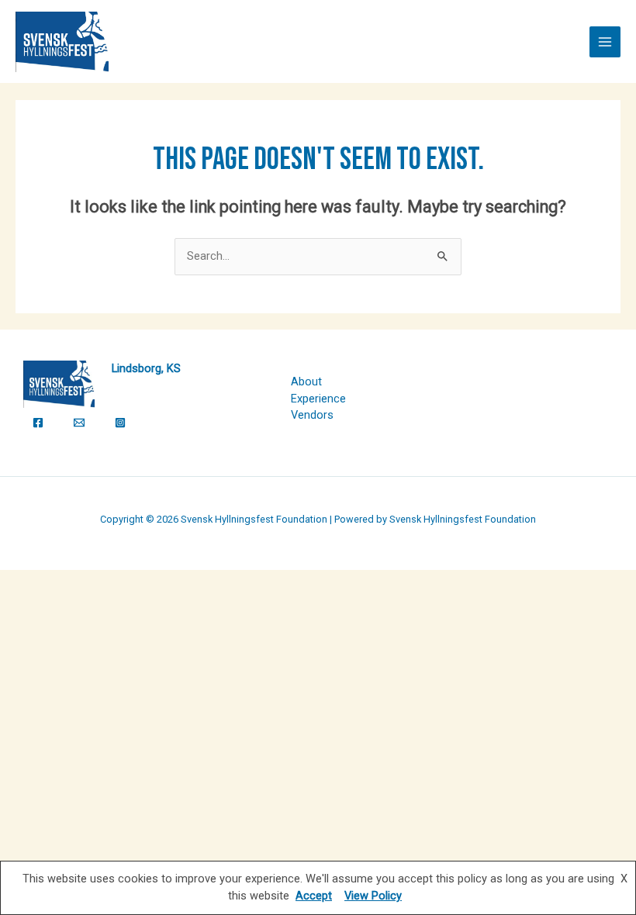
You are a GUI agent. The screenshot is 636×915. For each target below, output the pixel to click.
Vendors (312, 415)
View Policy (373, 896)
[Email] (79, 422)
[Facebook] (38, 422)
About (306, 381)
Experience (318, 399)
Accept (314, 896)
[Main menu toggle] (604, 41)
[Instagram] (120, 422)
